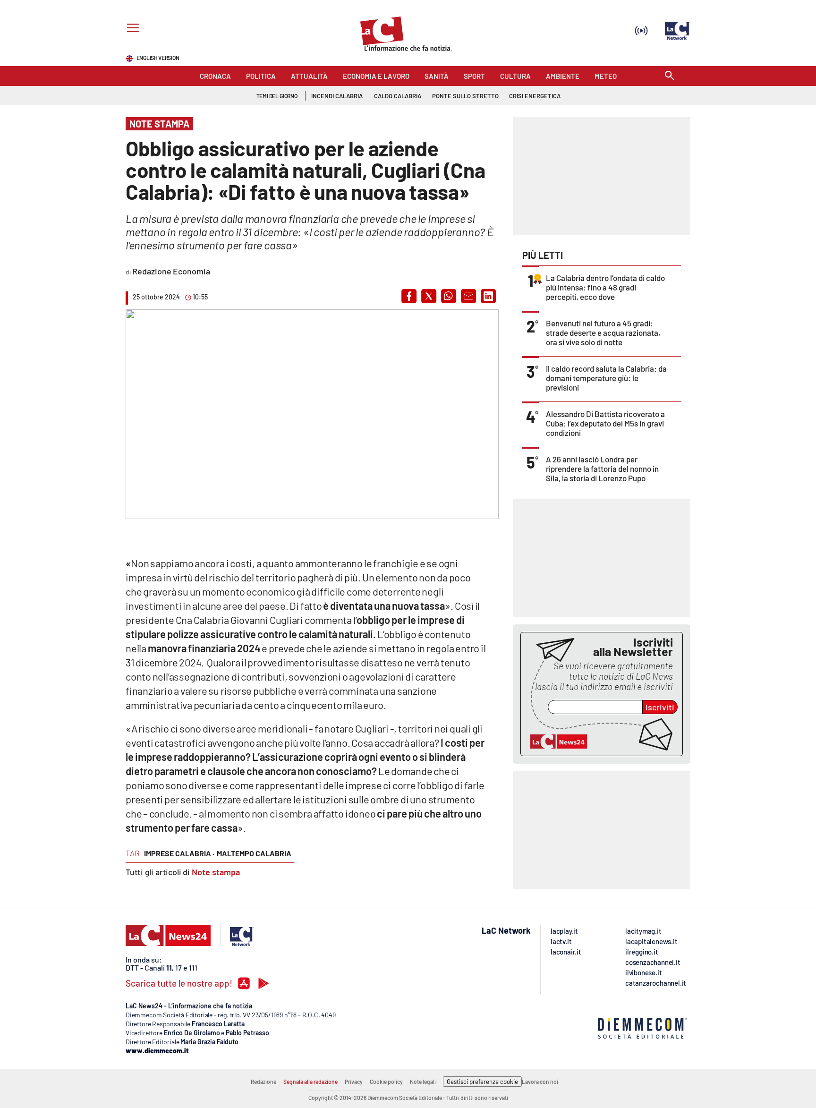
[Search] (669, 76)
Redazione (263, 1081)
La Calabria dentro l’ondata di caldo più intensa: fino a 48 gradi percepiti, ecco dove (605, 287)
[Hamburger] (131, 29)
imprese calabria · (179, 853)
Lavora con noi (540, 1081)
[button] (408, 296)
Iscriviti (660, 707)
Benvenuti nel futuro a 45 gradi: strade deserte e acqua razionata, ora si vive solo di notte (603, 332)
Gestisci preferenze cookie (482, 1081)
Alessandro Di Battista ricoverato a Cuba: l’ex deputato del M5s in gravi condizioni (605, 423)
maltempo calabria (254, 853)
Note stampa (216, 872)
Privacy (354, 1081)
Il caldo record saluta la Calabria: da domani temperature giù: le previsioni (606, 378)
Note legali (423, 1081)
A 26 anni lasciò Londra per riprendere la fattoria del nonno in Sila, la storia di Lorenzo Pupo (602, 468)
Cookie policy (386, 1081)
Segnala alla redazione (310, 1081)
